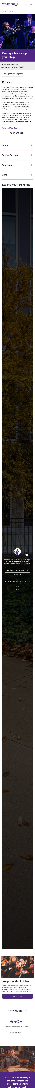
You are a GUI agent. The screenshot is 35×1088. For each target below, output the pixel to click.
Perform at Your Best (10, 128)
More (4, 175)
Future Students (7, 11)
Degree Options (10, 155)
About (5, 145)
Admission (7, 165)
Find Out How (17, 996)
